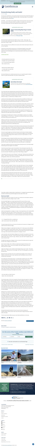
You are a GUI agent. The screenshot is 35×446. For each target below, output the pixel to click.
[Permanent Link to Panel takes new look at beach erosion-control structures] (25, 370)
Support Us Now (21, 392)
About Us (2, 412)
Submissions (3, 415)
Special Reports (10, 320)
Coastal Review (3, 0)
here (13, 18)
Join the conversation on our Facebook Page (18, 341)
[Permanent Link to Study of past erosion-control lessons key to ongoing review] (9, 370)
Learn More (13, 392)
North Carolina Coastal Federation (6, 406)
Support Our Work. (17, 3)
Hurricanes (6, 320)
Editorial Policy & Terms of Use (5, 441)
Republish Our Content (4, 416)
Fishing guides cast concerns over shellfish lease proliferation (25, 362)
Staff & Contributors (4, 413)
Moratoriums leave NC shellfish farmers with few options (9, 362)
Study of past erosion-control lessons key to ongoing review (8, 377)
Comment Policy (3, 440)
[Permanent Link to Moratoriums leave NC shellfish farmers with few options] (9, 355)
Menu (33, 6)
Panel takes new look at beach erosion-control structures (24, 377)
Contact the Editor (4, 433)
